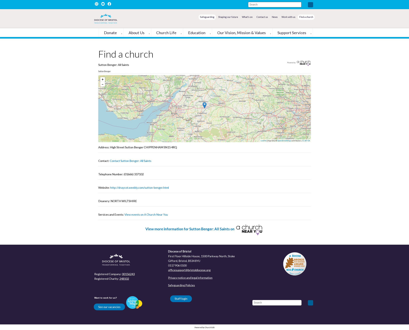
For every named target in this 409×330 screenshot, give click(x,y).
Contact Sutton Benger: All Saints (130, 161)
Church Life (166, 32)
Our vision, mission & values (241, 32)
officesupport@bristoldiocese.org (189, 270)
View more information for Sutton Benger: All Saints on (190, 229)
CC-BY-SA (306, 141)
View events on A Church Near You (146, 214)
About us (136, 32)
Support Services (292, 32)
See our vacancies (109, 307)
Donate (110, 32)
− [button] (103, 84)
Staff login (181, 298)
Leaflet (263, 141)
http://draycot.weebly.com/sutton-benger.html (139, 187)
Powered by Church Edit (205, 327)
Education (196, 32)
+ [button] (103, 79)
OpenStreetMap (284, 141)
